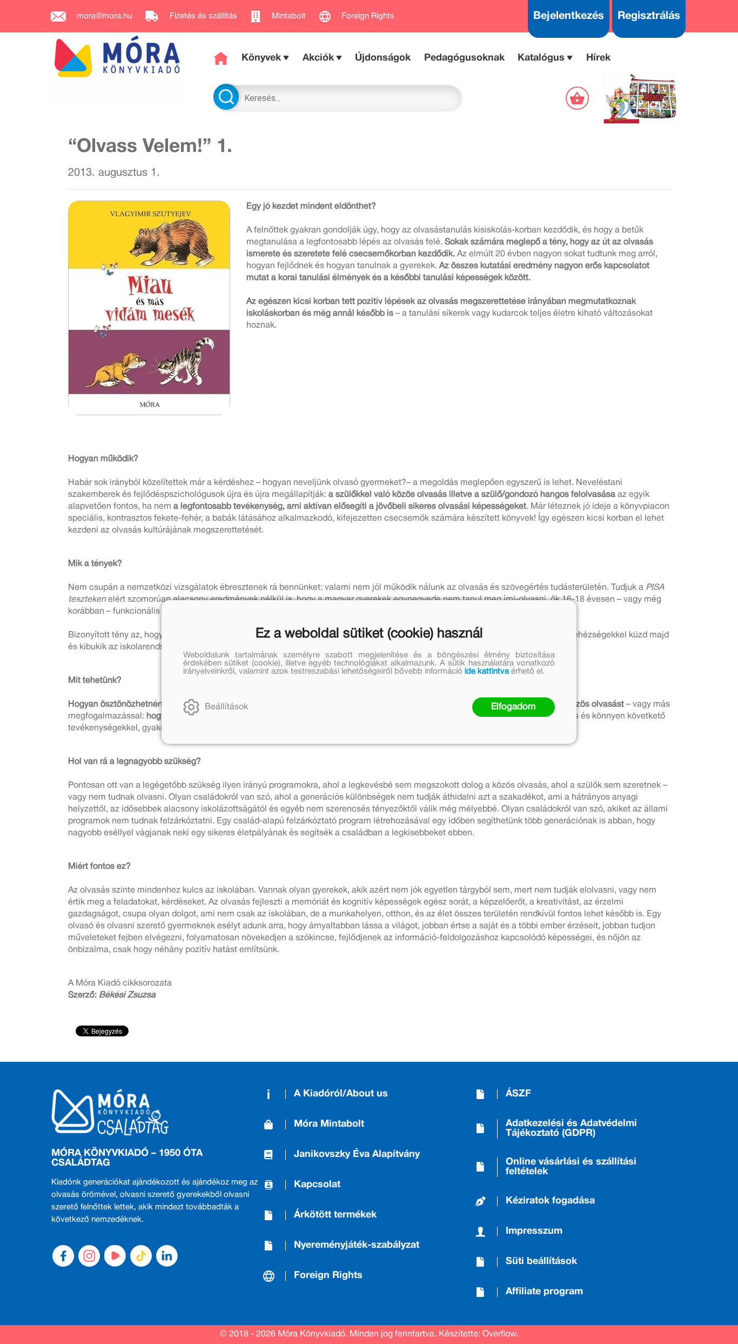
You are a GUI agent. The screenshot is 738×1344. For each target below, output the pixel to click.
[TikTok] (141, 1256)
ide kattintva (487, 671)
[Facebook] (63, 1256)
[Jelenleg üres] (578, 98)
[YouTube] (115, 1256)
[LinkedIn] (167, 1256)
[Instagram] (89, 1256)
